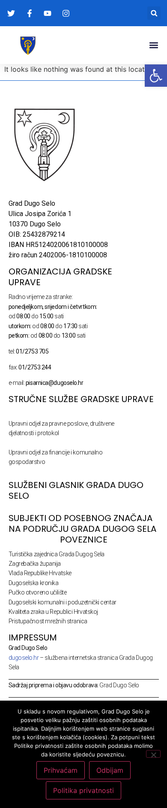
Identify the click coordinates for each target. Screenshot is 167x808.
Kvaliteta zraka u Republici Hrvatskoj (53, 611)
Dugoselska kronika (34, 582)
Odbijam (109, 770)
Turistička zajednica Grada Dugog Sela (56, 554)
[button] (154, 13)
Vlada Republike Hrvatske (40, 573)
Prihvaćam (61, 770)
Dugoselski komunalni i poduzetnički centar (62, 602)
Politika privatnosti (83, 790)
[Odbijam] (153, 754)
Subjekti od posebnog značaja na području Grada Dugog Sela (82, 523)
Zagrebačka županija (35, 563)
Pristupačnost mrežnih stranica (48, 621)
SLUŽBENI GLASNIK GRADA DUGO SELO (76, 490)
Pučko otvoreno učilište (38, 592)
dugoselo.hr (24, 657)
